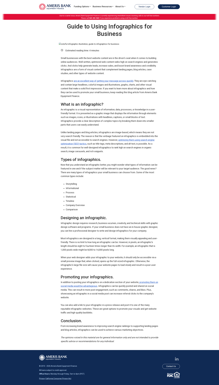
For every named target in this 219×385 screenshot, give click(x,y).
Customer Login (169, 6)
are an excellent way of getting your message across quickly (103, 81)
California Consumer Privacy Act (58, 379)
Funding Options (81, 6)
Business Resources (102, 6)
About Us (119, 6)
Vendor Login (144, 6)
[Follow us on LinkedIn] (177, 359)
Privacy (42, 379)
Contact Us (171, 366)
